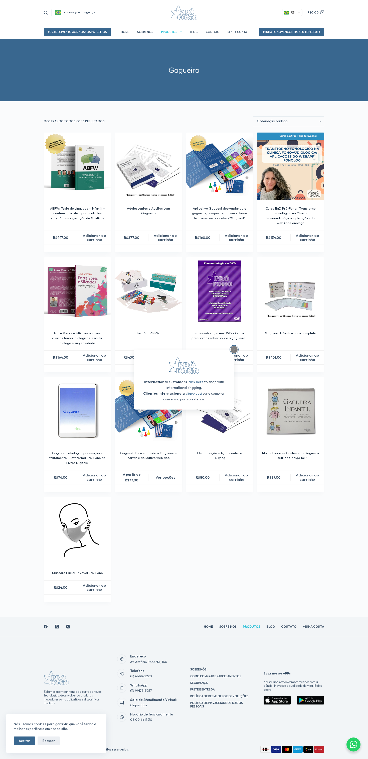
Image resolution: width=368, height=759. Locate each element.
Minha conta (237, 32)
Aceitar (24, 741)
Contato (213, 32)
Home (125, 32)
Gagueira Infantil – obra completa (290, 333)
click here (196, 382)
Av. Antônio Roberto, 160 (148, 662)
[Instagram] (68, 626)
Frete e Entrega (202, 689)
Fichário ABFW (148, 333)
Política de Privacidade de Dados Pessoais (216, 704)
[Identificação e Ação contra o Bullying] (219, 410)
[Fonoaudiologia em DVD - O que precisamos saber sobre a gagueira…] (219, 291)
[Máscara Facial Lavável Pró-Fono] (77, 530)
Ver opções (165, 477)
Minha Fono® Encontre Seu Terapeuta (291, 32)
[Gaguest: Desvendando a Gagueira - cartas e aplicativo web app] (148, 410)
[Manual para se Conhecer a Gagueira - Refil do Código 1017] (290, 410)
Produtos (169, 32)
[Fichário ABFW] (148, 291)
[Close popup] (234, 349)
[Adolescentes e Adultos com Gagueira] (148, 166)
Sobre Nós (145, 32)
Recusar (49, 741)
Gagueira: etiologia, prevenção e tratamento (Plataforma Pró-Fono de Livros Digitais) (77, 458)
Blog (194, 32)
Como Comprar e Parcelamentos (215, 676)
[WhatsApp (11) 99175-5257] (122, 688)
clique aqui (194, 393)
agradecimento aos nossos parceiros (77, 32)
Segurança (199, 683)
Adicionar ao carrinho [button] (94, 237)
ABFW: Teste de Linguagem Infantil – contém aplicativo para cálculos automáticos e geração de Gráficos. (77, 213)
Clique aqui (138, 705)
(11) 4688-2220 (141, 676)
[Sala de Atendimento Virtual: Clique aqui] (122, 702)
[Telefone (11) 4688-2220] (122, 673)
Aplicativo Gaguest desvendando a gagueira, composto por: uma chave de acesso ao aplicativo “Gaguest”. (219, 213)
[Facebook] (46, 626)
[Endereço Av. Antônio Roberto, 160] (122, 659)
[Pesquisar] (46, 13)
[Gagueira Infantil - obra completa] (290, 291)
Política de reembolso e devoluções (219, 696)
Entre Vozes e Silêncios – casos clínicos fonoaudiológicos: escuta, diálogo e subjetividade (77, 338)
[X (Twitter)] (57, 626)
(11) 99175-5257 (141, 690)
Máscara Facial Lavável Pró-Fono (77, 573)
